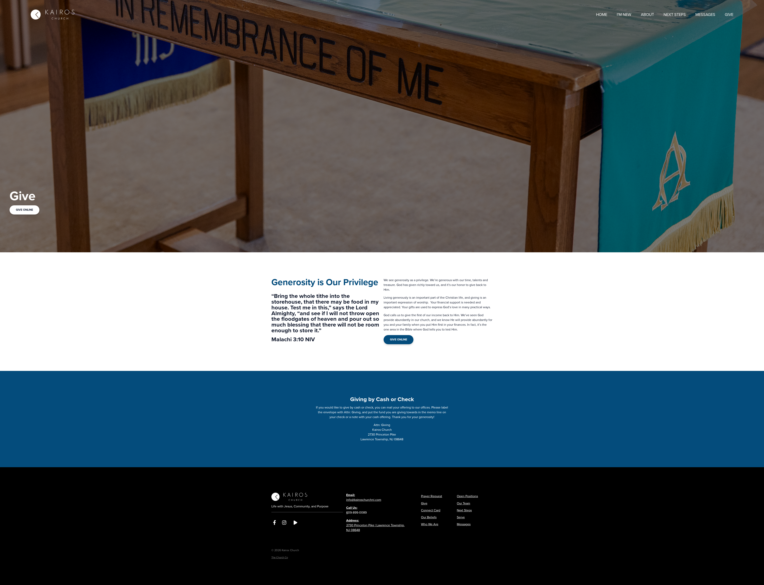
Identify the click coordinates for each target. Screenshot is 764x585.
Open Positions (467, 496)
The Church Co (279, 557)
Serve (461, 517)
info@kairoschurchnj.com (363, 497)
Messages (464, 524)
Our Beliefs (429, 517)
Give (424, 503)
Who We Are (429, 524)
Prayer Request (431, 496)
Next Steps (464, 510)
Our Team (463, 503)
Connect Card (430, 510)
